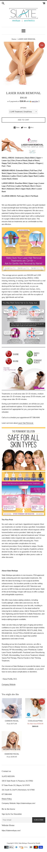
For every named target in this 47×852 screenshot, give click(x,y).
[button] (23, 101)
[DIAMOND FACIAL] (12, 741)
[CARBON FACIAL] (12, 708)
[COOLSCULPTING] (35, 708)
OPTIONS (23, 108)
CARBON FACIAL (12, 721)
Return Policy (7, 799)
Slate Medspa (22, 843)
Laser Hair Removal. (25, 423)
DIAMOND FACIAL (12, 754)
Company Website (9, 684)
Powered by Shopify (34, 843)
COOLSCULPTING (35, 721)
